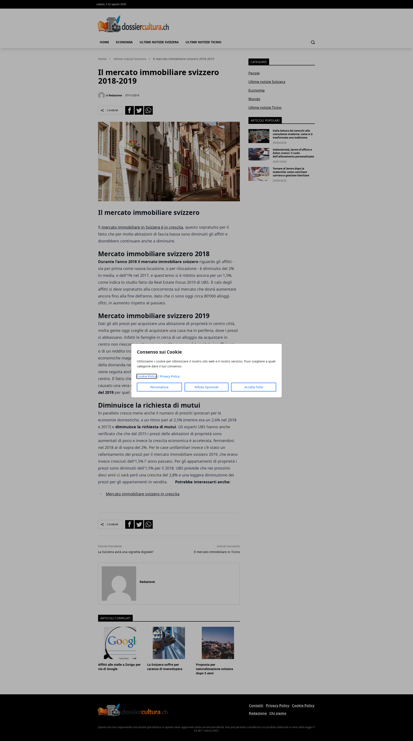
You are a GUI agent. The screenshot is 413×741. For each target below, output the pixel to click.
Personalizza (159, 387)
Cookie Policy (146, 376)
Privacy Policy (170, 376)
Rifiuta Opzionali (207, 387)
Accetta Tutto (253, 387)
